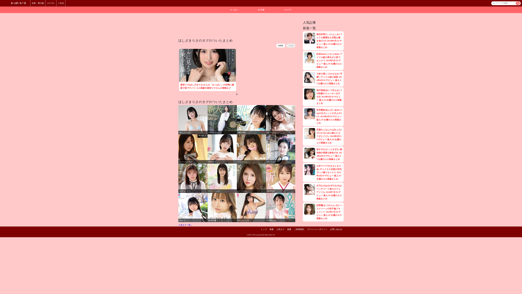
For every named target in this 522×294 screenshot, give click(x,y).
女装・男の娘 (38, 3)
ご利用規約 (299, 229)
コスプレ (51, 3)
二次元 (61, 3)
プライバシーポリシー (317, 229)
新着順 (280, 46)
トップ (264, 229)
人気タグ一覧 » (185, 225)
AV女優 (261, 10)
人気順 (290, 46)
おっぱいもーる (18, 3)
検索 (289, 229)
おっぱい (234, 10)
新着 (272, 229)
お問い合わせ (336, 229)
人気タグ (280, 229)
